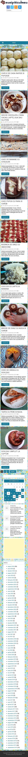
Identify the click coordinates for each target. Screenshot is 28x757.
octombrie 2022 (12, 611)
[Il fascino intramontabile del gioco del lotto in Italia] (6, 510)
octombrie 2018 (12, 686)
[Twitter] (12, 7)
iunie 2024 (10, 575)
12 (5, 493)
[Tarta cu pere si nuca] (14, 399)
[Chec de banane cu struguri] (14, 146)
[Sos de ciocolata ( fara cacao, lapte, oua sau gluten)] (14, 102)
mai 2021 (10, 636)
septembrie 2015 (12, 747)
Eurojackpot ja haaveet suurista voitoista (17, 517)
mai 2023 (10, 596)
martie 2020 (11, 654)
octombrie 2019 (12, 661)
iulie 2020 (10, 645)
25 (22, 496)
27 (8, 499)
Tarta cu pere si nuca (11, 412)
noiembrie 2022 (12, 609)
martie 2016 (11, 734)
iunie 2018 (10, 695)
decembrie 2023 (12, 582)
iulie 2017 (10, 700)
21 (11, 496)
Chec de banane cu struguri (10, 160)
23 (17, 496)
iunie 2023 (10, 593)
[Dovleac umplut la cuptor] (14, 438)
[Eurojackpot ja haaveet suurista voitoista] (6, 520)
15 (14, 493)
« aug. (5, 502)
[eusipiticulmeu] (14, 4)
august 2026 (11, 566)
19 (5, 496)
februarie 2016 (12, 736)
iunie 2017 (10, 702)
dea (4, 77)
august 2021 (11, 632)
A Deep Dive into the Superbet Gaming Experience (16, 528)
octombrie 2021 (12, 630)
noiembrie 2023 (12, 584)
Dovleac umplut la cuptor (10, 452)
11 (22, 490)
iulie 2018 (10, 693)
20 (8, 496)
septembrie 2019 (12, 663)
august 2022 (11, 616)
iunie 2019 (10, 670)
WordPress (19, 754)
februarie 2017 (12, 709)
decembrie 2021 (12, 625)
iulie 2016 (10, 725)
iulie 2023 (10, 591)
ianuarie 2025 (11, 571)
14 (11, 493)
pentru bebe (4, 50)
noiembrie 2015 (12, 743)
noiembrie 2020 (12, 641)
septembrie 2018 (12, 688)
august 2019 (11, 666)
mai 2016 (10, 729)
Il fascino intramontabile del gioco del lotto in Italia (16, 507)
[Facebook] (8, 7)
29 (14, 499)
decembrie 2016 (12, 713)
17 (20, 493)
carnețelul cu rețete (6, 346)
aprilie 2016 (11, 731)
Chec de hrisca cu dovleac (10, 371)
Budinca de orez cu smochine (10, 245)
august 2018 (11, 691)
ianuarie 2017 (11, 711)
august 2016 (11, 722)
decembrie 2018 (12, 682)
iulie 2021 (10, 634)
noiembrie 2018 (12, 684)
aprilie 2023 (11, 598)
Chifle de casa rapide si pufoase (12, 74)
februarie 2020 (12, 657)
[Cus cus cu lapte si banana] (14, 273)
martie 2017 (11, 707)
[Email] (19, 7)
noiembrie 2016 (12, 716)
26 (5, 499)
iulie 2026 (10, 568)
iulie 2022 (10, 618)
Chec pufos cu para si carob (11, 202)
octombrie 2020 (12, 643)
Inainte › (13, 471)
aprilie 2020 (11, 652)
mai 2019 (10, 673)
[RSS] (16, 7)
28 (11, 499)
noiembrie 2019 (12, 659)
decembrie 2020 (12, 639)
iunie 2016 (10, 727)
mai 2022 (10, 620)
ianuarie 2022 (11, 623)
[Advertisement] (14, 26)
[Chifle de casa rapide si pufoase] (14, 60)
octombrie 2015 (12, 745)
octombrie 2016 (12, 718)
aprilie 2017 (11, 704)
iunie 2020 (10, 648)
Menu (14, 42)
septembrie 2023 (12, 589)
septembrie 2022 (12, 614)
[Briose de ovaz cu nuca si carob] (14, 315)
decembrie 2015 (12, 740)
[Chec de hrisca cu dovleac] (14, 357)
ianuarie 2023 (11, 605)
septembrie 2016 (12, 720)
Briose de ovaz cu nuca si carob (13, 329)
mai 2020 (10, 650)
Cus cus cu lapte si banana (10, 287)
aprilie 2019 (11, 675)
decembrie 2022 (12, 607)
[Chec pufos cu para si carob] (14, 188)
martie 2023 (11, 600)
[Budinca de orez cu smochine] (14, 231)
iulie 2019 (10, 668)
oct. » (9, 502)
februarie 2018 (12, 697)
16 (17, 493)
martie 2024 (11, 577)
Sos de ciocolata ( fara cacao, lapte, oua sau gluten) (12, 117)
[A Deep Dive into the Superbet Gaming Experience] (6, 531)
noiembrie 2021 (12, 627)
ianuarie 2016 (11, 738)
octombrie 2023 (12, 587)
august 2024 (11, 573)
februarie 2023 (12, 602)
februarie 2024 (12, 580)
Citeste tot (5, 87)
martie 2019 (11, 677)
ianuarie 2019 (11, 679)
